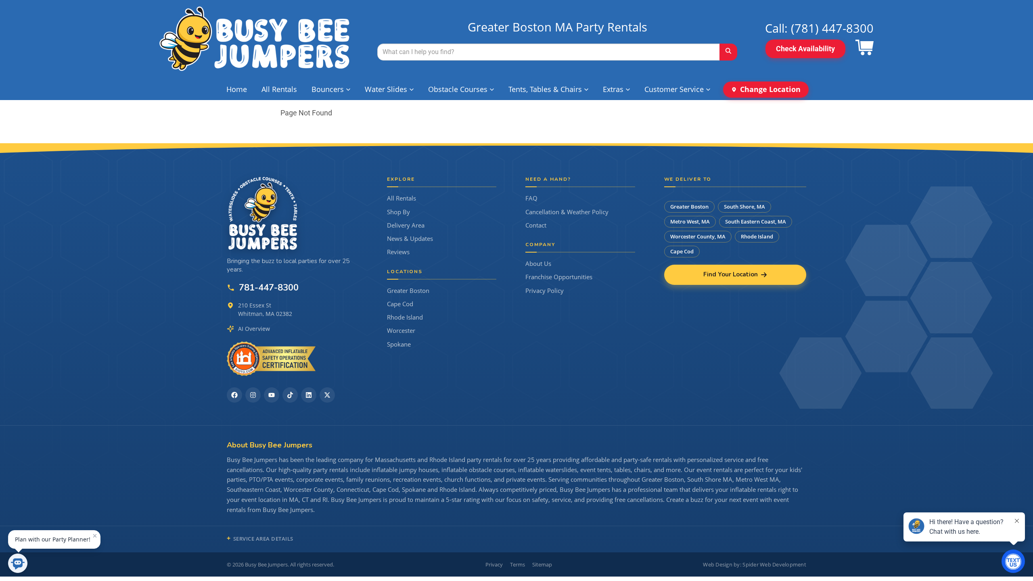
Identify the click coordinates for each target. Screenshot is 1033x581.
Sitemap (542, 564)
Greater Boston (408, 291)
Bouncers (328, 89)
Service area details (263, 538)
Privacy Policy (544, 291)
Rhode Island (405, 317)
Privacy (494, 564)
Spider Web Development (774, 564)
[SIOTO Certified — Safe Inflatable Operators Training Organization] (271, 358)
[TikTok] (290, 395)
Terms (517, 564)
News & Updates (410, 238)
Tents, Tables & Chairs (545, 89)
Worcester (401, 330)
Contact (535, 225)
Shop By (398, 212)
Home (236, 89)
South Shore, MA (744, 206)
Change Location (770, 89)
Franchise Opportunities (558, 277)
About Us (538, 264)
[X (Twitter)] (327, 395)
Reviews (398, 252)
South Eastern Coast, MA (755, 221)
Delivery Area (405, 225)
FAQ (531, 198)
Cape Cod (400, 304)
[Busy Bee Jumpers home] (263, 213)
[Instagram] (253, 395)
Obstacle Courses (457, 89)
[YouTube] (271, 395)
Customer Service (674, 89)
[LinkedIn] (308, 395)
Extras (613, 89)
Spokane (399, 344)
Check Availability (805, 48)
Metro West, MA (690, 221)
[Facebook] (234, 395)
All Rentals (279, 89)
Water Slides (386, 89)
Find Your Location (730, 274)
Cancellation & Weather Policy (567, 212)
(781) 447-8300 (832, 28)
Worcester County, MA (698, 236)
